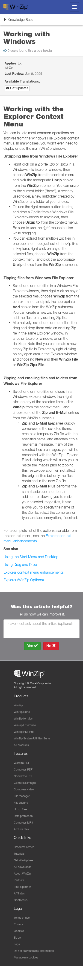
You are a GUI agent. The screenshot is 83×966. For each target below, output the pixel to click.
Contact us (20, 900)
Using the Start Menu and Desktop (30, 557)
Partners (19, 880)
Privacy (18, 924)
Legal (17, 944)
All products (21, 745)
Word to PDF (22, 763)
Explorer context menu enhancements (33, 572)
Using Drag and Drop (20, 564)
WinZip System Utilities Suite (32, 738)
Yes (30, 645)
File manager (22, 796)
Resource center (24, 847)
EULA (17, 937)
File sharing (21, 802)
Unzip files (20, 809)
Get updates (18, 88)
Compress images (25, 782)
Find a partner (22, 886)
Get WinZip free (23, 860)
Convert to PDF (23, 776)
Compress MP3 (23, 822)
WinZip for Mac (23, 718)
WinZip (18, 705)
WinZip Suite (22, 712)
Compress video (24, 789)
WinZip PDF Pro (24, 731)
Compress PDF (23, 769)
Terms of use (22, 917)
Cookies (19, 931)
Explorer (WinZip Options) (23, 580)
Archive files (21, 829)
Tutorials (19, 853)
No (49, 645)
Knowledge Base (18, 21)
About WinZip (22, 873)
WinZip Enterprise (25, 725)
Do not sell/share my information (34, 951)
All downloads (22, 867)
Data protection (23, 816)
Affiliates (19, 893)
